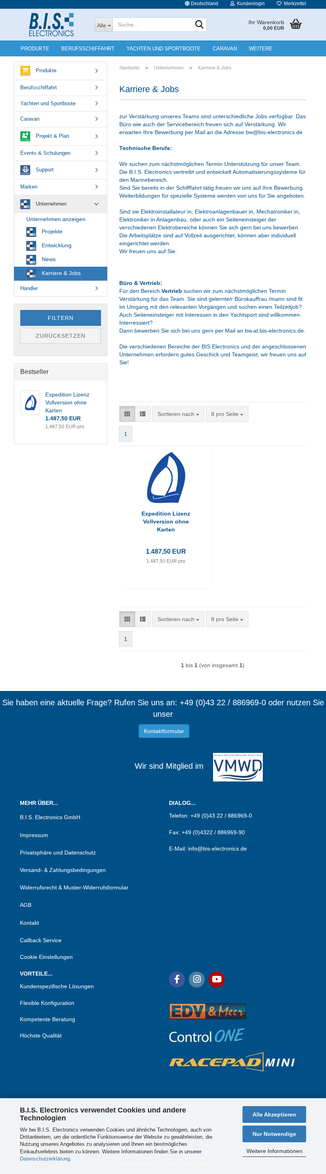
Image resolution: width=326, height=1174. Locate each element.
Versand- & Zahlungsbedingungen (63, 870)
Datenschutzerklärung (45, 1159)
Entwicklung (56, 245)
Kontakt (29, 923)
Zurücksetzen (60, 336)
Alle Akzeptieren (274, 1114)
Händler (29, 288)
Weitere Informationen (274, 1151)
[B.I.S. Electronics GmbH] (51, 24)
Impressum (34, 835)
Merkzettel (293, 3)
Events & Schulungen (45, 153)
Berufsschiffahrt (87, 49)
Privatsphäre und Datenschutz (58, 852)
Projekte (51, 231)
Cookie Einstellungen (46, 957)
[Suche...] (199, 25)
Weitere (261, 49)
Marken (28, 187)
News (48, 259)
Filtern (61, 318)
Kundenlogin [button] (250, 3)
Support (44, 170)
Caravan (225, 49)
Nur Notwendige (274, 1134)
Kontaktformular (164, 731)
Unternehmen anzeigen (55, 219)
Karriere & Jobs (60, 273)
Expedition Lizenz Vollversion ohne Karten (166, 521)
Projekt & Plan (51, 136)
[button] (201, 4)
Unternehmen (50, 204)
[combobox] (178, 414)
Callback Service (41, 940)
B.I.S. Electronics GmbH (50, 817)
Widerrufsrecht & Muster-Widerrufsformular (74, 887)
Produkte (35, 49)
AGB (25, 905)
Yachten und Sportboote (163, 49)
